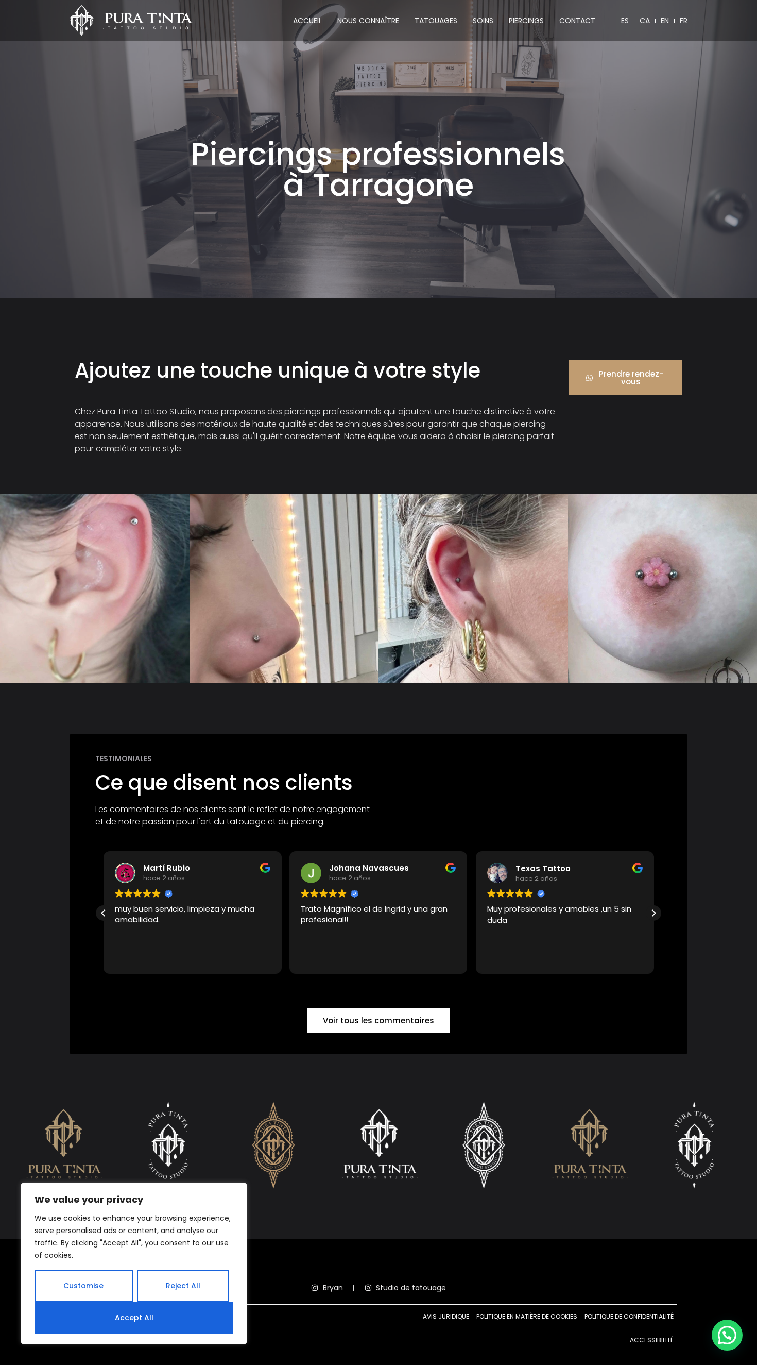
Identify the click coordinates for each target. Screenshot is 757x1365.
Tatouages (436, 20)
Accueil (307, 20)
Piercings (526, 20)
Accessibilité (652, 1340)
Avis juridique (446, 1316)
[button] (653, 913)
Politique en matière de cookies (526, 1316)
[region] (134, 1263)
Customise (83, 1285)
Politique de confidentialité (629, 1316)
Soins (483, 20)
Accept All (134, 1317)
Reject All (183, 1285)
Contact (577, 20)
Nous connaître (368, 20)
